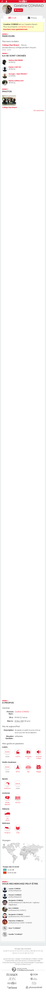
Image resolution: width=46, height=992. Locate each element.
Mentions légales (29, 962)
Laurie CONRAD (15, 889)
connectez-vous (24, 27)
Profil (14, 18)
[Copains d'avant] (12, 983)
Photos (34, 18)
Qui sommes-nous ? (9, 959)
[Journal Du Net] (12, 979)
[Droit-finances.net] (34, 979)
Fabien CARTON (15, 67)
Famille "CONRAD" (16, 934)
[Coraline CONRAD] (7, 9)
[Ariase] (12, 987)
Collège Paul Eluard (10, 45)
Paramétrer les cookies (9, 962)
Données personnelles (34, 960)
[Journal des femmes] (12, 974)
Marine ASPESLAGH (16, 81)
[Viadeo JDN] (34, 983)
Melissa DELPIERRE (16, 60)
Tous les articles (10, 960)
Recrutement (23, 960)
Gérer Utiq (20, 962)
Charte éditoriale (26, 959)
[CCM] (34, 974)
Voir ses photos (38, 110)
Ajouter (19, 10)
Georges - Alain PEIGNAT (18, 74)
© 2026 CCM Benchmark (23, 964)
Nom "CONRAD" (15, 928)
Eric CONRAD (14, 908)
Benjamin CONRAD (16, 900)
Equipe (18, 959)
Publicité (34, 959)
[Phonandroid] (34, 987)
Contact (40, 959)
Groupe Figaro (39, 962)
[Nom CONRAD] (4, 928)
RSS (16, 960)
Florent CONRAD (15, 895)
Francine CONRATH (16, 921)
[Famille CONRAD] (4, 934)
